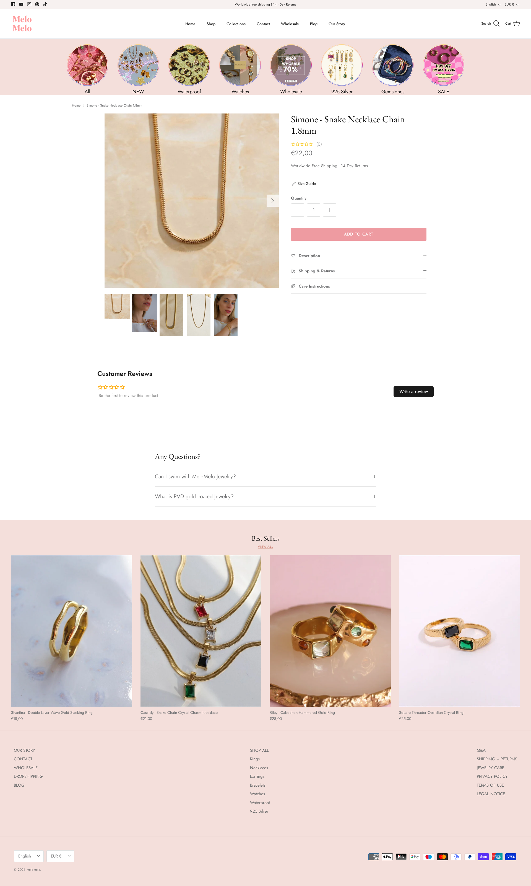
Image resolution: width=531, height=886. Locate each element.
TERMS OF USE (490, 785)
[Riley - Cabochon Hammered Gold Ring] (330, 631)
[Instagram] (29, 4)
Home (190, 24)
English (491, 4)
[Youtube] (21, 4)
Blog (313, 24)
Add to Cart (358, 234)
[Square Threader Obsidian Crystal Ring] (459, 631)
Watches (257, 794)
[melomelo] (22, 24)
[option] (192, 200)
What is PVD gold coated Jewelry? (194, 496)
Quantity (298, 198)
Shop (211, 24)
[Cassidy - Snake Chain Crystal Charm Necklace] (201, 631)
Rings (255, 759)
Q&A (481, 750)
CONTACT (23, 759)
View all (265, 546)
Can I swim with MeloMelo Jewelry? (195, 476)
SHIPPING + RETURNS (497, 759)
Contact (263, 24)
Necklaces (259, 768)
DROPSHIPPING (28, 776)
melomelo (33, 869)
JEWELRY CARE (490, 768)
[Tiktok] (45, 4)
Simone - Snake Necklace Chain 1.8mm (114, 105)
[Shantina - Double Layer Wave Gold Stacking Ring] (71, 631)
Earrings (257, 776)
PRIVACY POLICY (492, 776)
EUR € (509, 4)
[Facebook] (13, 4)
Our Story (337, 24)
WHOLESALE (26, 768)
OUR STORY (24, 750)
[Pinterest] (37, 4)
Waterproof (260, 803)
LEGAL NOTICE (491, 794)
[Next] (273, 201)
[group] (87, 69)
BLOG (19, 785)
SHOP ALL (259, 750)
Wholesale (290, 24)
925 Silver (259, 811)
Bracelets (258, 785)
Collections (236, 24)
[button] (303, 183)
